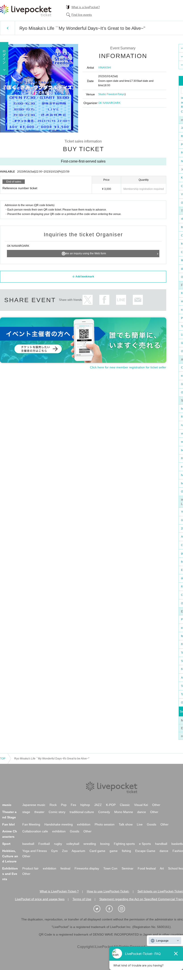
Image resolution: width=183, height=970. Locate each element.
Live (140, 824)
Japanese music (33, 805)
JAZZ (98, 805)
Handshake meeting (58, 824)
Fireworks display (87, 868)
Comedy (104, 812)
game (114, 851)
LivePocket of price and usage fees (39, 899)
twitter (88, 300)
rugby (58, 843)
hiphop (85, 805)
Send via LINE (121, 300)
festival (65, 868)
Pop (64, 805)
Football (44, 843)
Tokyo (121, 94)
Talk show (126, 824)
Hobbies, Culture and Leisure (10, 856)
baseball (28, 843)
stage (26, 812)
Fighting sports (124, 843)
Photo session (104, 824)
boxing (105, 843)
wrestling (89, 843)
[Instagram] (124, 908)
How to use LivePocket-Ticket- (108, 891)
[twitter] (99, 908)
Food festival (147, 868)
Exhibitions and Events (10, 874)
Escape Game (145, 851)
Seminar (127, 868)
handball (161, 843)
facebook (104, 300)
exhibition (83, 824)
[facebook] (111, 908)
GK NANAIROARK (109, 102)
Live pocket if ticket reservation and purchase (25, 10)
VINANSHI (104, 67)
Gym (54, 851)
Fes (73, 805)
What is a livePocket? (85, 7)
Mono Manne (123, 812)
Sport (6, 843)
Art (162, 868)
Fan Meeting (31, 824)
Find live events (81, 14)
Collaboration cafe (35, 831)
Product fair (30, 868)
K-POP (111, 805)
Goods (151, 824)
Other (156, 805)
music (6, 805)
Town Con (110, 868)
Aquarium (78, 851)
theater (39, 812)
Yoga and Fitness (34, 851)
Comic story (57, 812)
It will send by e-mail (138, 300)
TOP (2, 758)
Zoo (65, 851)
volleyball (72, 843)
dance (141, 812)
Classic (125, 805)
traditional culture (82, 812)
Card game (97, 851)
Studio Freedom (108, 94)
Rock (53, 805)
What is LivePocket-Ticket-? (59, 891)
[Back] (7, 28)
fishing (126, 851)
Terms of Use (82, 899)
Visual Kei (141, 805)
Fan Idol (8, 824)
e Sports (145, 843)
